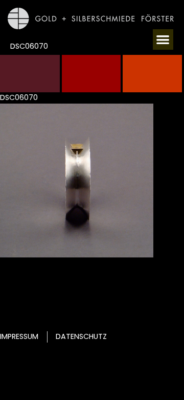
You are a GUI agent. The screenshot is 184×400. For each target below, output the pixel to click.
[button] (163, 39)
